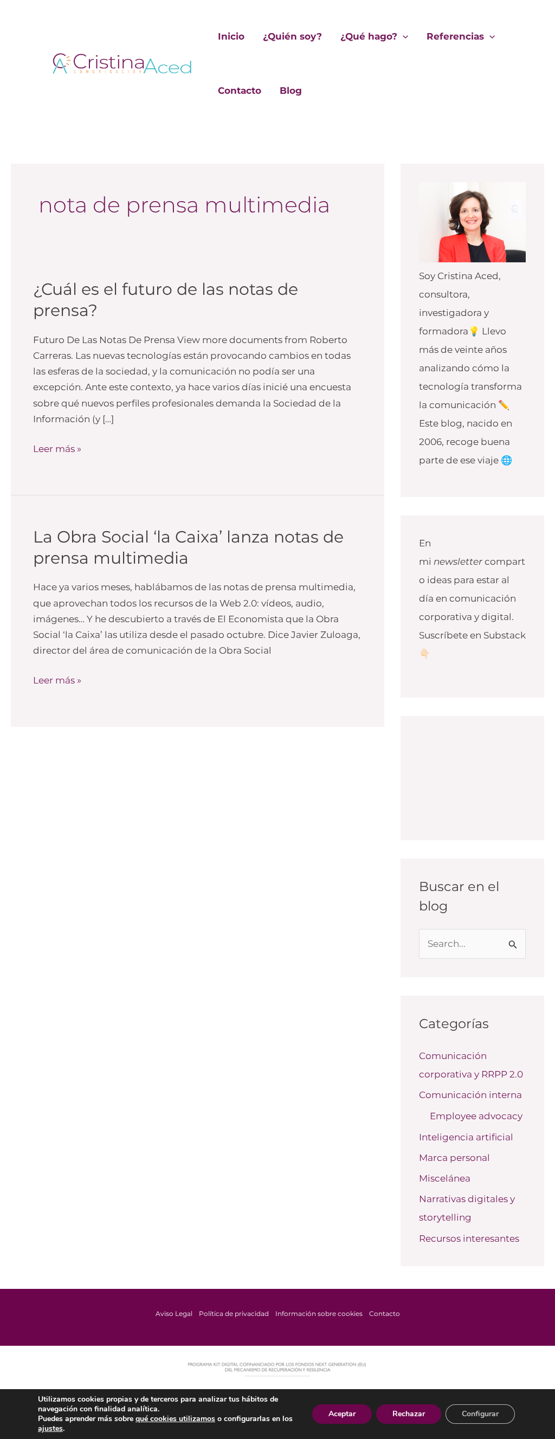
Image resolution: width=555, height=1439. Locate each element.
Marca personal (454, 1157)
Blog (291, 90)
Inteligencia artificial (466, 1137)
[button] (402, 36)
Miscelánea (444, 1178)
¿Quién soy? (292, 36)
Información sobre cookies (319, 1313)
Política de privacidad (234, 1313)
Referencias (455, 36)
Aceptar (342, 1414)
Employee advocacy (476, 1116)
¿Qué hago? (368, 36)
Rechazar (408, 1414)
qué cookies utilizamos (175, 1419)
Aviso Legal (174, 1313)
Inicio (231, 36)
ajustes (50, 1429)
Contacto (239, 90)
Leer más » (57, 447)
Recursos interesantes (469, 1238)
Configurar (480, 1414)
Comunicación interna (470, 1094)
